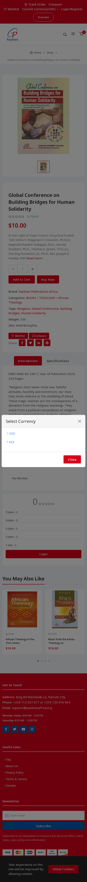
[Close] (79, 421)
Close (72, 459)
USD (12, 433)
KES (11, 442)
